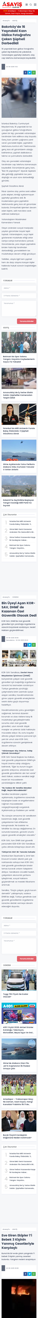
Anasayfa (6, 21)
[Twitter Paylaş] (30, 73)
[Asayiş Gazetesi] (12, 4)
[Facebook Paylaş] (25, 73)
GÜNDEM (15, 597)
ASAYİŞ (14, 21)
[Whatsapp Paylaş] (34, 73)
